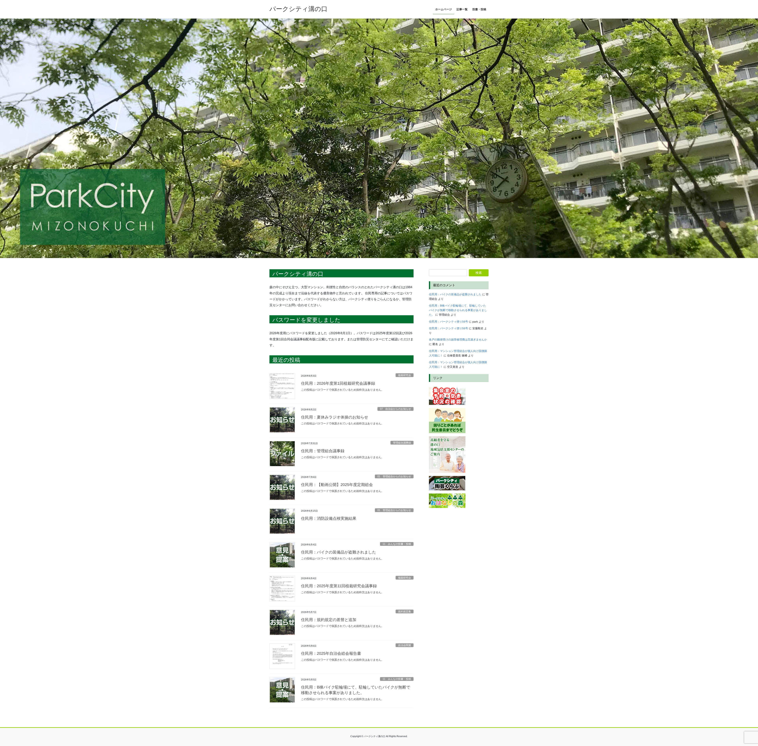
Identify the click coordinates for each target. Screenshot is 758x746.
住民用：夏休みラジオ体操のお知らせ (334, 417)
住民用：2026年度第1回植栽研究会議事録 (338, 383)
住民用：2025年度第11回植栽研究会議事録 (339, 586)
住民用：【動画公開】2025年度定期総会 (337, 484)
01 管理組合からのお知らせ (394, 476)
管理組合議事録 (402, 442)
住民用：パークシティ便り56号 (448, 321)
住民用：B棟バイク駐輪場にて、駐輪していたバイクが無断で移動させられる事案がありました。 (458, 310)
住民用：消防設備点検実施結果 (328, 518)
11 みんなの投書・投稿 (397, 543)
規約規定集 (404, 611)
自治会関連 (404, 645)
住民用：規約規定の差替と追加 (328, 619)
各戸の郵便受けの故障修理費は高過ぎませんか (458, 339)
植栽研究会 (404, 375)
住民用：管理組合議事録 (322, 451)
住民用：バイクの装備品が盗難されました (338, 552)
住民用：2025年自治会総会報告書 (331, 653)
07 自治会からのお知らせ (395, 408)
